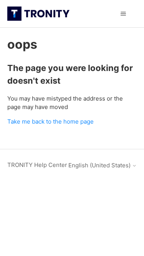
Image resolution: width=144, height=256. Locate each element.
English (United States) (100, 165)
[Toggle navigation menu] (123, 14)
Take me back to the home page (50, 121)
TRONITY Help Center (37, 164)
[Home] (38, 14)
